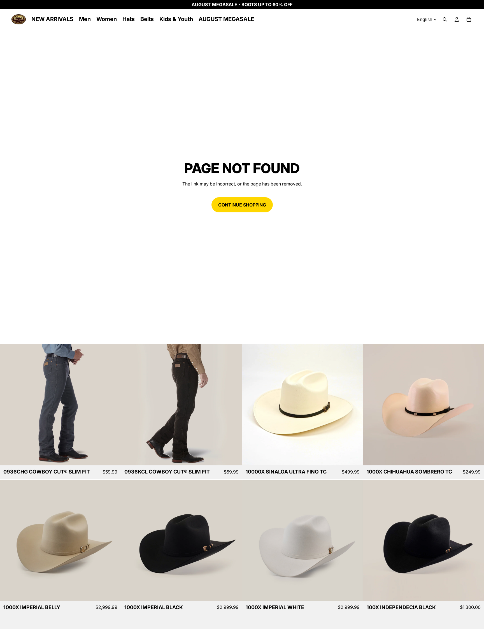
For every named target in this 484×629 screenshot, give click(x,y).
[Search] (445, 19)
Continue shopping (242, 205)
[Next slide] (112, 405)
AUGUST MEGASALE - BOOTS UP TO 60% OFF (242, 4)
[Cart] (469, 19)
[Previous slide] (8, 405)
